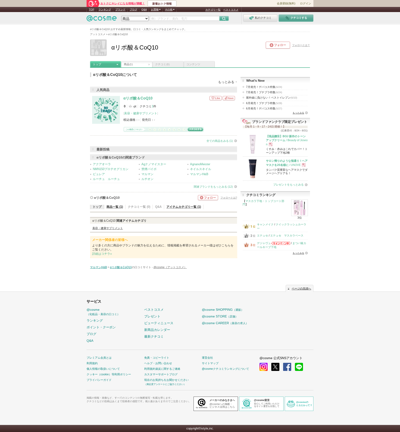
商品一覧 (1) (114, 206)
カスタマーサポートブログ (161, 374)
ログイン (305, 3)
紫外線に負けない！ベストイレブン (271, 97)
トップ (97, 64)
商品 (128, 64)
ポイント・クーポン (101, 327)
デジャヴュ (264, 243)
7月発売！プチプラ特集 (264, 92)
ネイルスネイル (200, 169)
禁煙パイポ (148, 169)
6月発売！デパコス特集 (264, 108)
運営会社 (207, 357)
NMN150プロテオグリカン (110, 169)
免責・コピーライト (156, 357)
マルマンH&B (199, 174)
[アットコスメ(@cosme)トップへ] (102, 19)
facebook (287, 367)
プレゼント (152, 316)
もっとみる (298, 113)
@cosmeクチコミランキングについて (225, 368)
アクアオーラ (102, 164)
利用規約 (92, 363)
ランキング (104, 9)
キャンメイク (265, 224)
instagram (263, 367)
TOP (91, 9)
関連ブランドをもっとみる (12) (213, 186)
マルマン (147, 174)
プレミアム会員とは (99, 357)
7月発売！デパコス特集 (264, 87)
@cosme (103, 312)
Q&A (144, 9)
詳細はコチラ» (102, 253)
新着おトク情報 (162, 3)
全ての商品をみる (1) (219, 141)
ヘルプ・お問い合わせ (158, 363)
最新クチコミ (154, 336)
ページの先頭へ (301, 288)
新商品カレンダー (157, 330)
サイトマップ (210, 363)
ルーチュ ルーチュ (106, 179)
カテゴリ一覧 (213, 9)
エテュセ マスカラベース (286, 235)
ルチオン (147, 179)
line (299, 367)
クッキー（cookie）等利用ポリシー (109, 374)
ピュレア (99, 174)
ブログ (133, 9)
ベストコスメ (230, 9)
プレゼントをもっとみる (288, 184)
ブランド (120, 9)
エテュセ (262, 235)
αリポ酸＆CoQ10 (138, 98)
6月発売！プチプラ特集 (264, 103)
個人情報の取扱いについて (103, 368)
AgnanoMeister (200, 164)
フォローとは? (228, 197)
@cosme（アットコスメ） (170, 267)
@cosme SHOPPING (223, 309)
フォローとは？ (301, 45)
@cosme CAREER (225, 323)
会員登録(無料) (286, 3)
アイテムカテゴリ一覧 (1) (183, 206)
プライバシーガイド (99, 380)
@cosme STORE (220, 316)
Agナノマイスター (153, 164)
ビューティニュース (158, 323)
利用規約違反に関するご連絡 (162, 368)
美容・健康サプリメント (140, 113)
